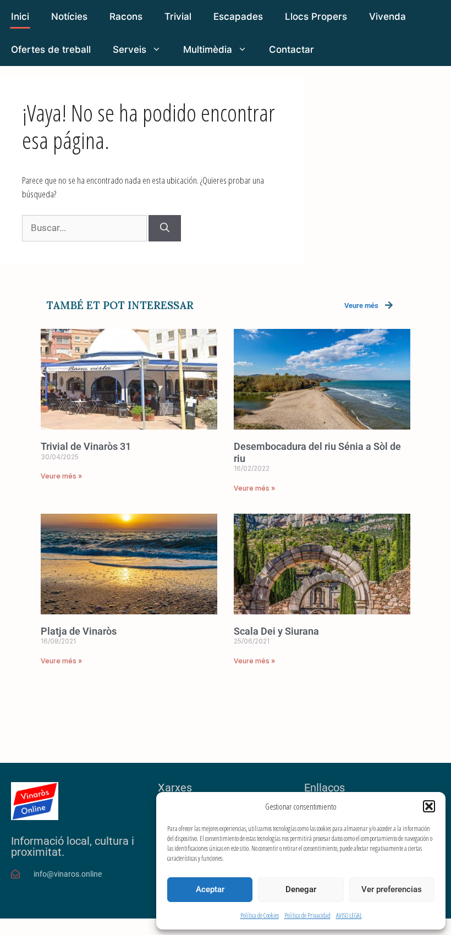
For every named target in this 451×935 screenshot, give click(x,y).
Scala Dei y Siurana (276, 631)
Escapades (238, 16)
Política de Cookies (259, 915)
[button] (429, 806)
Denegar (300, 889)
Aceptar (210, 889)
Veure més (361, 305)
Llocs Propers (316, 16)
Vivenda (387, 16)
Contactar (291, 49)
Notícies (69, 16)
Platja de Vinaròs (79, 631)
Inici (20, 16)
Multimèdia (207, 49)
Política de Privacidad (307, 915)
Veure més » (61, 476)
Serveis (129, 49)
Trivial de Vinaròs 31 (86, 446)
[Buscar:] (85, 227)
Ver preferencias (391, 889)
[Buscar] (164, 228)
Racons (125, 16)
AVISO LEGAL (349, 915)
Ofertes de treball (51, 49)
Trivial (177, 16)
